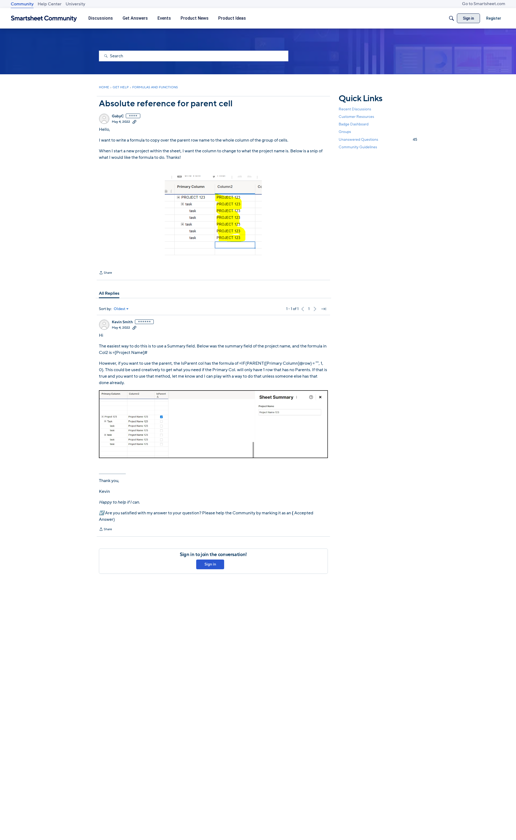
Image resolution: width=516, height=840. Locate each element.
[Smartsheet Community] (44, 18)
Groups (345, 132)
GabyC (118, 116)
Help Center (50, 4)
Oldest (120, 309)
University (75, 4)
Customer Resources (356, 116)
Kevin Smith (122, 322)
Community (22, 4)
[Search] (451, 18)
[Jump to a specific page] (323, 309)
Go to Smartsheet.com (483, 4)
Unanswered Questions (378, 139)
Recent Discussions (355, 109)
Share (105, 273)
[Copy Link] (134, 121)
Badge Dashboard (353, 124)
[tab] (109, 293)
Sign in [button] (210, 564)
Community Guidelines (358, 147)
